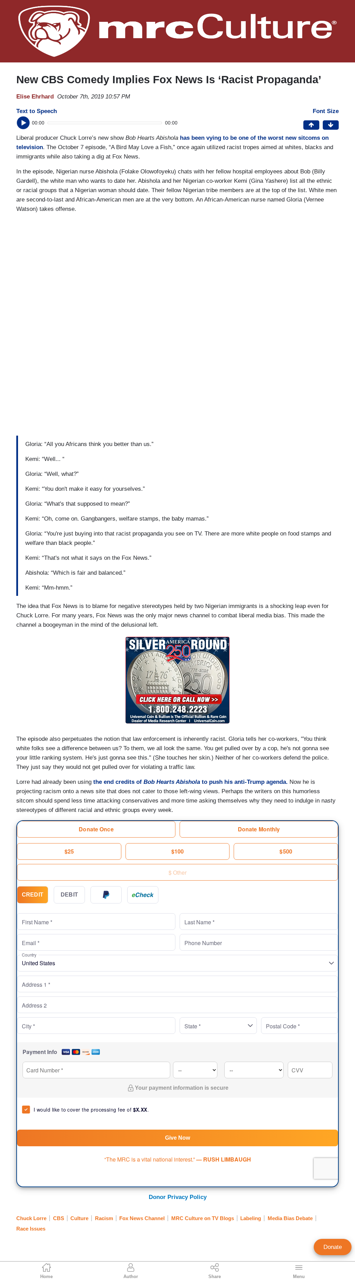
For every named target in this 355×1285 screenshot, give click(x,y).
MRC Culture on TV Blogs (202, 1218)
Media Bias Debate (290, 1218)
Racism (104, 1218)
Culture (79, 1218)
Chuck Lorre (31, 1218)
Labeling (250, 1218)
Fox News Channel (142, 1218)
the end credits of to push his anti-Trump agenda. (190, 782)
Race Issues (30, 1229)
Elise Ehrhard (35, 96)
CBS (58, 1218)
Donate (332, 1247)
